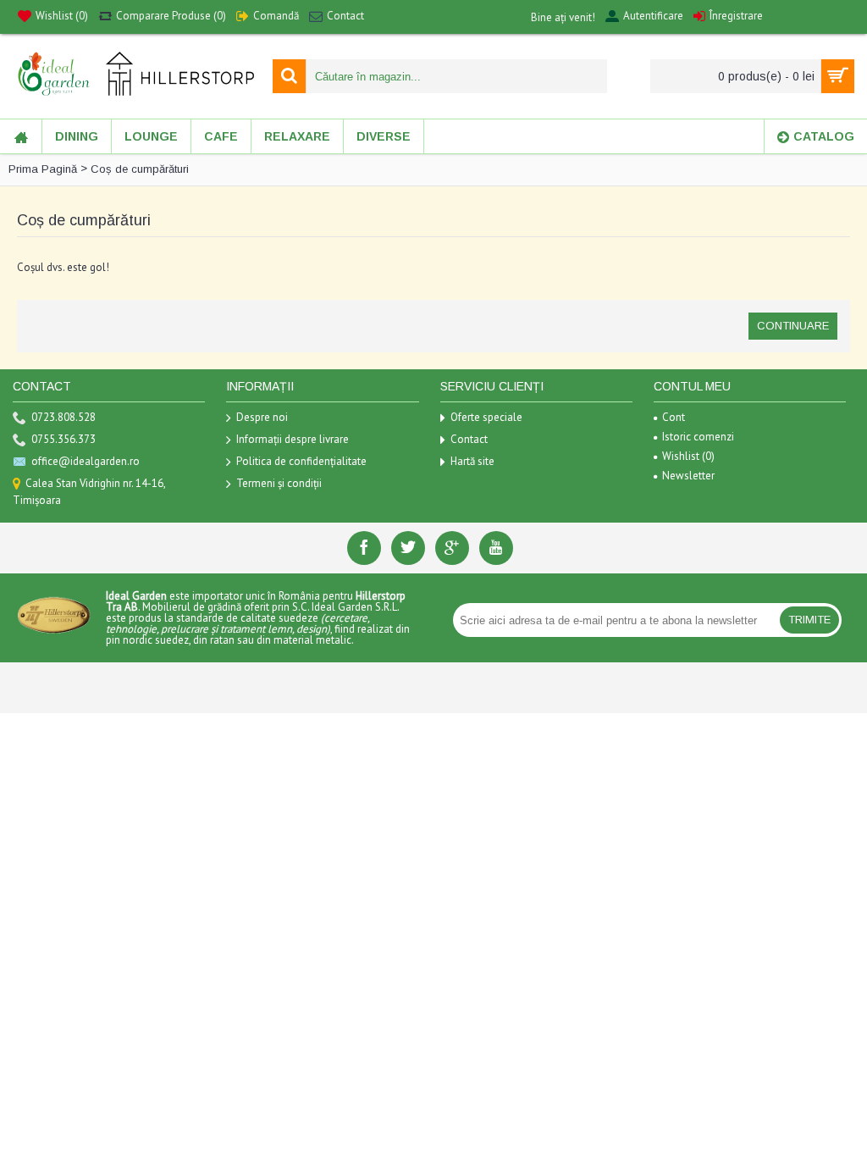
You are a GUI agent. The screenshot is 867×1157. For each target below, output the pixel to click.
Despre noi (262, 417)
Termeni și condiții (279, 483)
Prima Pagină (42, 169)
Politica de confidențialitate (301, 461)
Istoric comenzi (698, 436)
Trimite (809, 619)
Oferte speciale (486, 417)
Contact (469, 439)
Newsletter (688, 475)
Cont (673, 417)
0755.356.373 (63, 439)
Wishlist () (688, 456)
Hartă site (472, 461)
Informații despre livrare (292, 439)
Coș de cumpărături (140, 169)
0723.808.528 (63, 417)
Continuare (793, 325)
